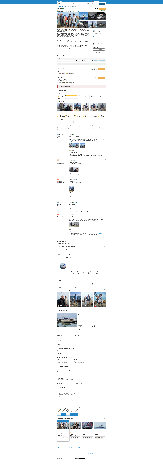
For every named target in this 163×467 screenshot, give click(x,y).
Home (58, 6)
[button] (81, 71)
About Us (58, 447)
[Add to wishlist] (97, 9)
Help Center (90, 447)
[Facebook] (57, 459)
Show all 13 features (99, 49)
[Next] (105, 290)
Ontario (63, 6)
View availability (101, 68)
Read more (70, 141)
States (79, 448)
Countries (79, 447)
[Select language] (92, 1)
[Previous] (103, 290)
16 (87, 237)
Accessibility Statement (91, 453)
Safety (58, 452)
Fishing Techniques (70, 447)
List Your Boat (97, 1)
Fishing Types (70, 448)
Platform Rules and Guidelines (92, 452)
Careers (58, 448)
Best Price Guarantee (103, 10)
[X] (59, 459)
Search (102, 3)
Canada (60, 6)
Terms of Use (90, 448)
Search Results (71, 6)
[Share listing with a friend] (95, 9)
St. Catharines (66, 6)
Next (103, 237)
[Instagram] (61, 459)
